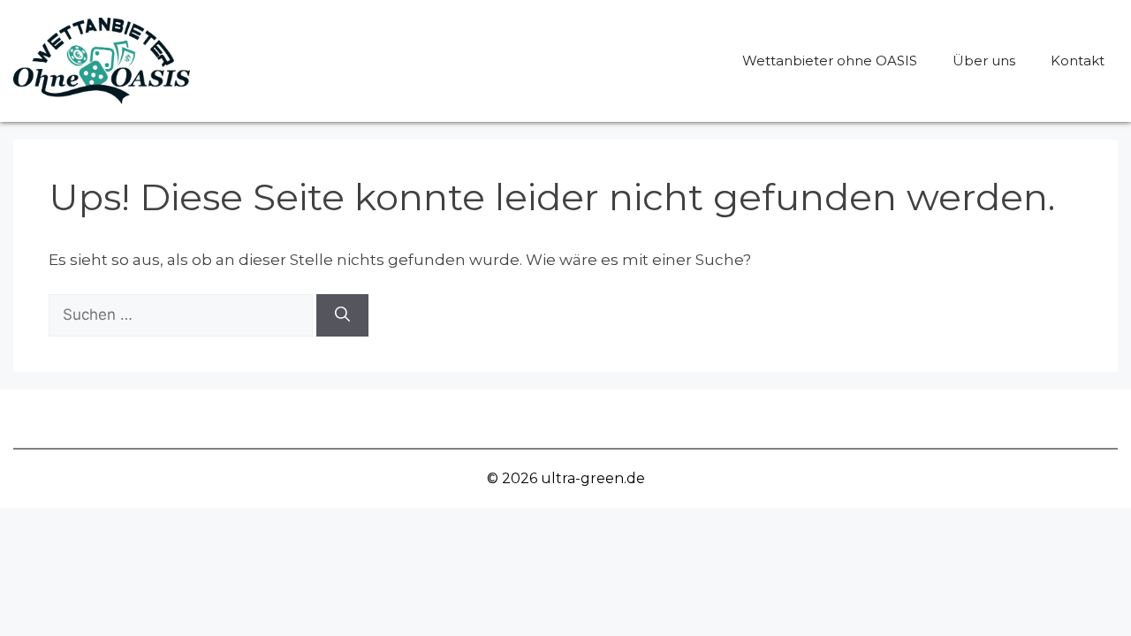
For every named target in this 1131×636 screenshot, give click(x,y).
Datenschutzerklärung (876, 418)
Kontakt (1077, 60)
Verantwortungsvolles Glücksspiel (294, 418)
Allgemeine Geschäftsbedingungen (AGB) (604, 418)
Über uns (984, 60)
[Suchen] (342, 315)
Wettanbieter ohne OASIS (829, 60)
